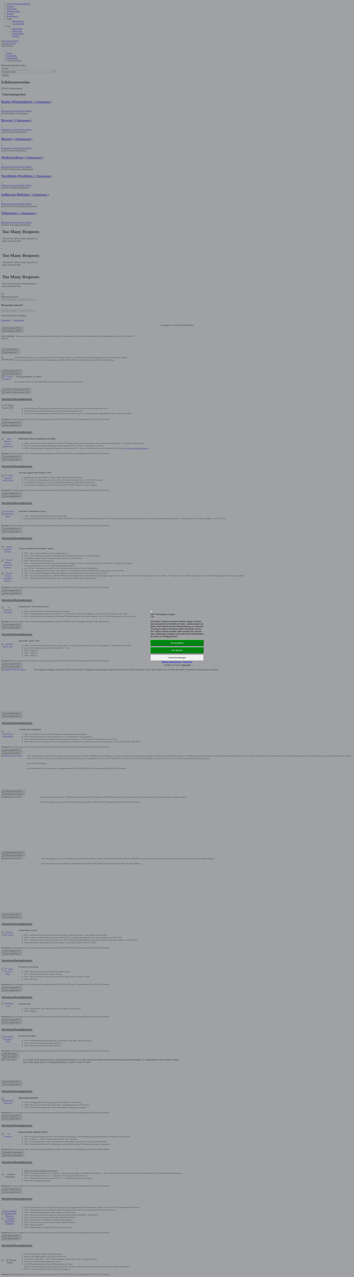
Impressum (187, 662)
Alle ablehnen (177, 650)
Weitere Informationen (171, 662)
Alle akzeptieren (177, 643)
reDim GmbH (186, 665)
